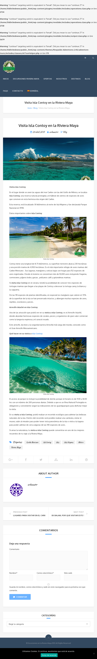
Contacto (17, 91)
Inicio (6, 79)
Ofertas (47, 79)
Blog (87, 79)
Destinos (76, 79)
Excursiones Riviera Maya (26, 79)
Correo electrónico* (45, 573)
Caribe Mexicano (32, 442)
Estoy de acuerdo (49, 655)
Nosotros (61, 79)
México (80, 442)
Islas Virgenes (68, 442)
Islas (57, 442)
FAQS (5, 91)
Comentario (14, 549)
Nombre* (13, 573)
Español (34, 91)
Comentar (21, 597)
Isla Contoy (37, 333)
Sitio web (68, 573)
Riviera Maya (16, 447)
